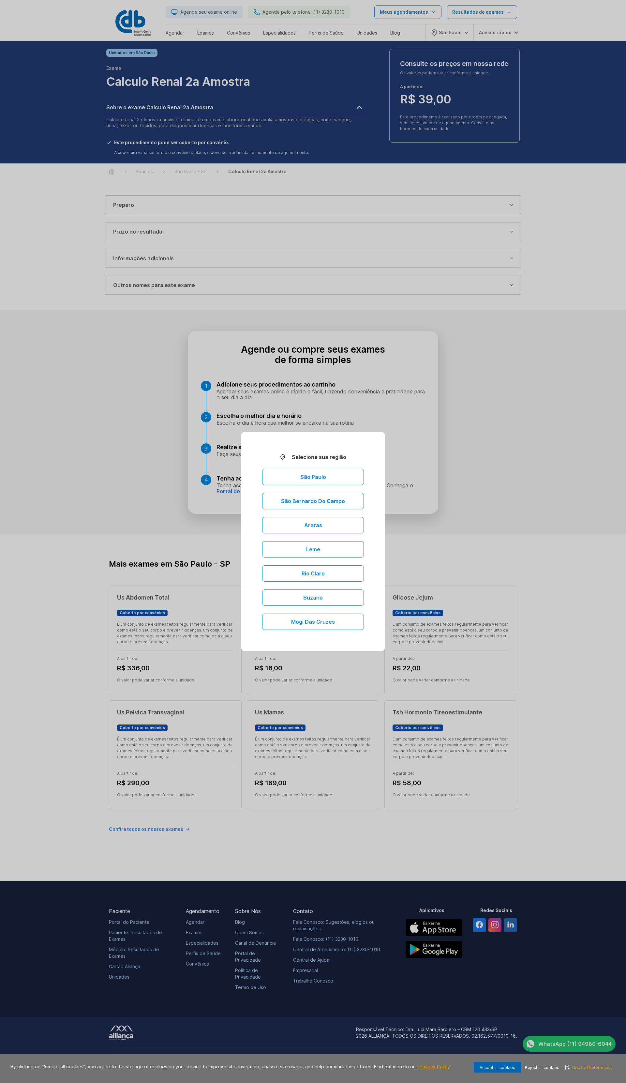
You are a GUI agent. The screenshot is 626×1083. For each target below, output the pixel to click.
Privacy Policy (435, 1066)
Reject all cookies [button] (542, 1067)
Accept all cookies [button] (497, 1067)
